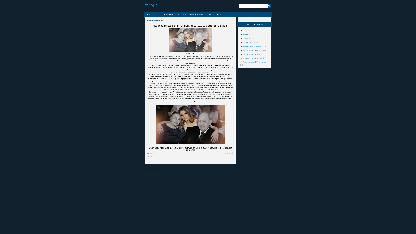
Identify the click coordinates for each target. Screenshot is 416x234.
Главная (150, 20)
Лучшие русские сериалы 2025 (253, 50)
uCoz (209, 169)
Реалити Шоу (247, 35)
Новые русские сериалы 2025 (252, 46)
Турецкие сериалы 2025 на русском (254, 62)
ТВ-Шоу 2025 (164, 20)
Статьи (156, 20)
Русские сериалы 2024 (250, 54)
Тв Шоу (245, 31)
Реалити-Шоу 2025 (249, 42)
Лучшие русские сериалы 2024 (253, 58)
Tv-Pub (151, 5)
